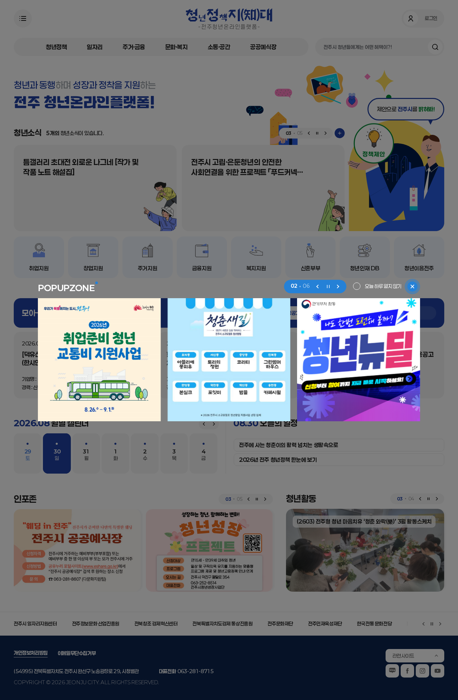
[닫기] (412, 286)
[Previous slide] (318, 286)
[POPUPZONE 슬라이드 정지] (328, 286)
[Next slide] (338, 286)
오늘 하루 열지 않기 (383, 286)
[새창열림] (99, 360)
